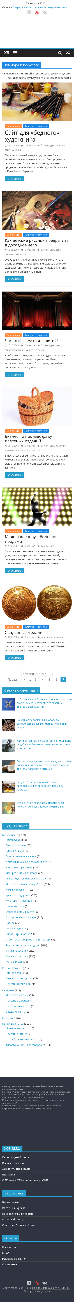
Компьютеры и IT (16, 889)
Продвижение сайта (18, 1006)
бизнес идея (47, 145)
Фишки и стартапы (17, 956)
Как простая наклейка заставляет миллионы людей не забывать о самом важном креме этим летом (40, 8)
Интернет (8, 990)
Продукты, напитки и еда (21, 917)
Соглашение (9, 1264)
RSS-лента (8, 1174)
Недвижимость (15, 906)
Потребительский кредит (21, 1039)
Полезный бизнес (16, 1034)
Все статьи (9, 1247)
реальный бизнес (27, 349)
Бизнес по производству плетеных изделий (28, 438)
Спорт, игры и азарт (18, 934)
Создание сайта (15, 1011)
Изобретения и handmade (22, 873)
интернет (61, 145)
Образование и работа (20, 911)
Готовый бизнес (12, 968)
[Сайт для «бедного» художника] (37, 85)
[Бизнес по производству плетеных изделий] (37, 389)
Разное (10, 923)
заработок (10, 349)
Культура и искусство (36, 126)
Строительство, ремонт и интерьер (28, 939)
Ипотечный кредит (17, 1028)
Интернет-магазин (17, 995)
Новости (7, 1018)
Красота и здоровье (18, 895)
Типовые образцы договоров (24, 1045)
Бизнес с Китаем (16, 845)
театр (41, 349)
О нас (5, 1253)
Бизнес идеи (13, 126)
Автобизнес (13, 839)
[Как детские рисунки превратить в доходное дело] (37, 193)
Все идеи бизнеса (13, 1163)
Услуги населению (17, 950)
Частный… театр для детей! (31, 340)
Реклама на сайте (14, 1258)
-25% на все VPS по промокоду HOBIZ (25, 1180)
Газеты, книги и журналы (21, 856)
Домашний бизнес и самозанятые (26, 862)
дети (58, 249)
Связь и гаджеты (16, 928)
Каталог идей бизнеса (15, 1157)
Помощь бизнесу (12, 1219)
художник (16, 149)
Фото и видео (14, 961)
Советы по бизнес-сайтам (18, 1225)
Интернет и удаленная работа (24, 884)
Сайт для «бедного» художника (32, 136)
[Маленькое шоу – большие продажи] (37, 490)
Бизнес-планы (14, 972)
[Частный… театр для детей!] (37, 294)
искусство (61, 445)
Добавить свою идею (16, 1168)
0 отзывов (29, 145)
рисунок (9, 254)
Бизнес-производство (19, 978)
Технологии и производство (23, 945)
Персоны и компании (18, 984)
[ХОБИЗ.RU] (6, 53)
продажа (20, 450)
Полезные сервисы (17, 1000)
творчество (21, 254)
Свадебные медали (23, 632)
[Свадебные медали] (37, 585)
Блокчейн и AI (14, 850)
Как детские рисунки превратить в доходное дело (37, 242)
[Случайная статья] (68, 52)
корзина (9, 450)
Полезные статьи (13, 1023)
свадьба (60, 637)
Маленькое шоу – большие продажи (31, 539)
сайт (7, 149)
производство (33, 450)
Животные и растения (19, 867)
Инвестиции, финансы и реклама (26, 878)
